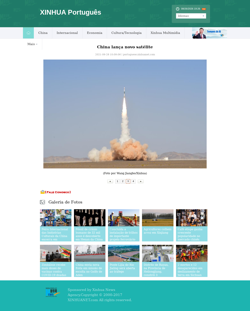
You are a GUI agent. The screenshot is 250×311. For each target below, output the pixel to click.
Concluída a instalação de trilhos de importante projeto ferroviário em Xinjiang (124, 236)
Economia (94, 33)
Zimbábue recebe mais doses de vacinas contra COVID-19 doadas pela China (54, 271)
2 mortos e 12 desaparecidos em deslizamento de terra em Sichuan (190, 270)
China (43, 33)
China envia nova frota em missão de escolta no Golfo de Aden (89, 270)
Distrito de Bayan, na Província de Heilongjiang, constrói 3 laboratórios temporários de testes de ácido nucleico (156, 276)
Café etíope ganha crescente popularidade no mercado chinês (190, 234)
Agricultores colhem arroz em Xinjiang (157, 231)
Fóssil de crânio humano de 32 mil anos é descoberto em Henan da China (89, 234)
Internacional (67, 33)
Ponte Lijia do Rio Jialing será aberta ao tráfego (122, 268)
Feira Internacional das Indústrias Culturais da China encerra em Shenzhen (55, 236)
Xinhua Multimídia (165, 33)
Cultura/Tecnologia (126, 33)
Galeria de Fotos (65, 202)
